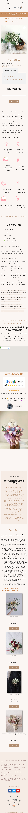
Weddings (5, 66)
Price (13, 19)
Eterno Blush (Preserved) (14, 734)
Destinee (14, 617)
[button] (22, 2)
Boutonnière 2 (14, 695)
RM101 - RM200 (15, 65)
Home (6, 19)
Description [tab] (11, 70)
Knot (14, 656)
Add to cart (14, 101)
